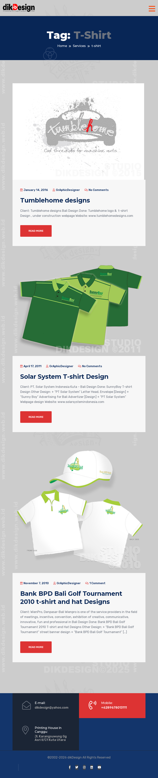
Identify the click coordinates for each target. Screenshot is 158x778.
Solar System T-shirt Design (64, 376)
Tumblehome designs (55, 200)
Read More (36, 230)
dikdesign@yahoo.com (51, 707)
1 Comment (97, 583)
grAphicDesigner (67, 190)
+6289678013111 (114, 707)
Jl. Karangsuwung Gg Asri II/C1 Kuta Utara (51, 738)
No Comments (98, 190)
